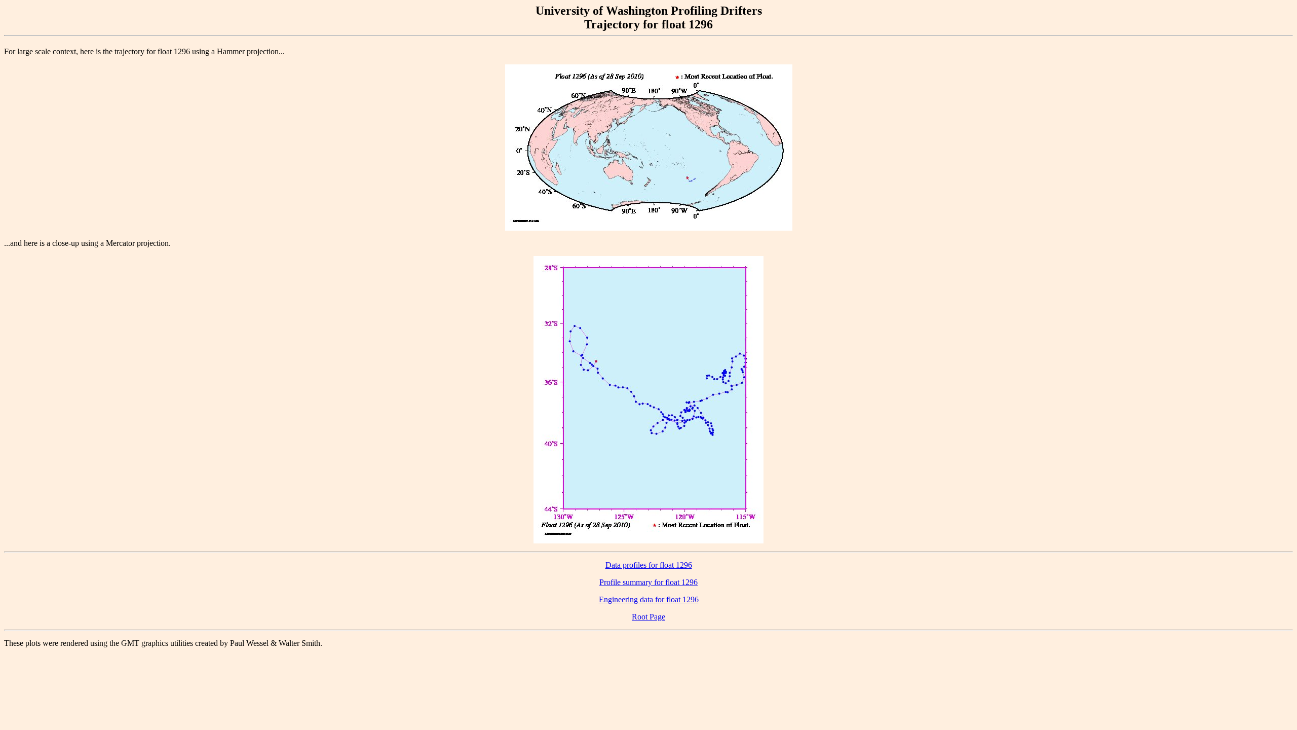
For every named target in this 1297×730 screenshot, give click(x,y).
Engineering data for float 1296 (649, 599)
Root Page (648, 616)
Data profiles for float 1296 (648, 565)
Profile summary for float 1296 (648, 582)
